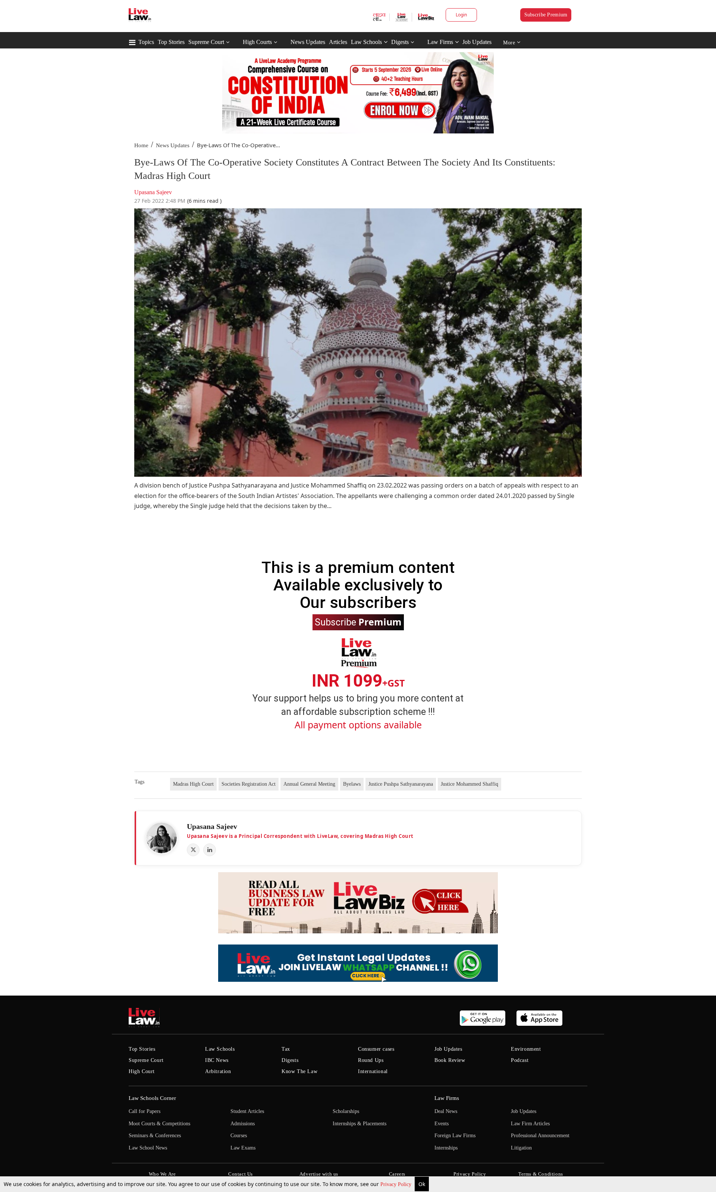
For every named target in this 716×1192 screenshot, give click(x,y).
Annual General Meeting (309, 784)
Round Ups (370, 1060)
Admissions (242, 1123)
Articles (338, 42)
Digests (400, 42)
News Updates (308, 42)
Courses (238, 1135)
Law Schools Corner (152, 1098)
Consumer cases (376, 1049)
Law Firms (440, 42)
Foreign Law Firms (454, 1135)
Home (141, 145)
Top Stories (171, 42)
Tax (286, 1049)
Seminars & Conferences (155, 1135)
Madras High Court (193, 784)
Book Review (449, 1060)
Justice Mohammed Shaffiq (469, 784)
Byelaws (352, 784)
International (373, 1071)
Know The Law (299, 1071)
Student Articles (247, 1111)
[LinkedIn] (209, 849)
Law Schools (366, 42)
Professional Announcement (540, 1135)
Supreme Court (206, 42)
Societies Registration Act (249, 784)
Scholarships (346, 1111)
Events (441, 1123)
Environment (526, 1049)
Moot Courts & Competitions (159, 1123)
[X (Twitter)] (193, 849)
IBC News (217, 1060)
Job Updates (477, 42)
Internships (446, 1148)
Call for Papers (144, 1111)
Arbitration (218, 1071)
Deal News (445, 1111)
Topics (146, 42)
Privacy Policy (396, 1184)
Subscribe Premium (546, 15)
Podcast (519, 1060)
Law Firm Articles (530, 1123)
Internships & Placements (359, 1123)
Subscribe (358, 621)
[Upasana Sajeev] (161, 838)
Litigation (521, 1148)
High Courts (257, 42)
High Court (142, 1071)
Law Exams (242, 1148)
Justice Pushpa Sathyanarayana (400, 784)
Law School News (148, 1148)
